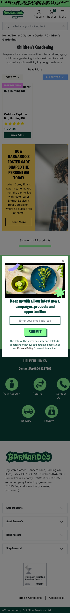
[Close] (63, 261)
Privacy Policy (25, 348)
